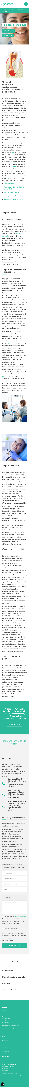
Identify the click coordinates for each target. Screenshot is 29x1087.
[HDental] (8, 4)
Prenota (14, 945)
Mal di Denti (8, 983)
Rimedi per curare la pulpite (13, 199)
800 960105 (8, 35)
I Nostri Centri (6, 1047)
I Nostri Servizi (11, 9)
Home (4, 9)
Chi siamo (5, 1040)
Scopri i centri (14, 724)
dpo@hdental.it (15, 1025)
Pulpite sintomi (9, 183)
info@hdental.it (5, 1013)
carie (13, 152)
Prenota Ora (8, 30)
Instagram (13, 1028)
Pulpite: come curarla (11, 192)
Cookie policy (5, 1070)
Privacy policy (5, 1068)
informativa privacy (20, 916)
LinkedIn (9, 1028)
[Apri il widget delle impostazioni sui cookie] (2, 1084)
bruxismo (13, 166)
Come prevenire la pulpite (13, 196)
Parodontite (11, 343)
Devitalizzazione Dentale (13, 977)
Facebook (4, 1028)
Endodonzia (20, 9)
